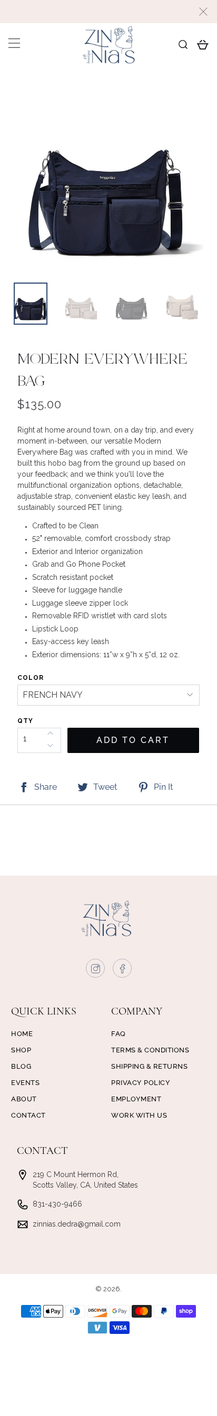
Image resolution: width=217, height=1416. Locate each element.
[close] (203, 11)
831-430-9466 (57, 1204)
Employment (136, 1099)
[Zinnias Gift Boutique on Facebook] (122, 971)
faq (118, 1034)
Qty (25, 721)
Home (22, 1034)
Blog (21, 1066)
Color (30, 677)
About (24, 1099)
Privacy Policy (140, 1083)
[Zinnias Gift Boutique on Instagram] (95, 971)
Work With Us (139, 1115)
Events (25, 1083)
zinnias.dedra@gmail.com (77, 1224)
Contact (28, 1115)
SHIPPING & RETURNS (149, 1066)
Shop (21, 1050)
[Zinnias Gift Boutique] (108, 45)
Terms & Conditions (150, 1050)
